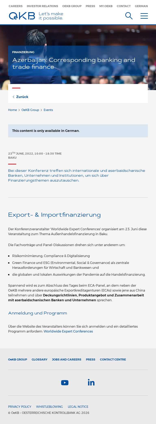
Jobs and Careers (66, 359)
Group (17, 359)
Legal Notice (78, 407)
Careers (16, 6)
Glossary (39, 359)
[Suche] (129, 15)
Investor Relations (42, 6)
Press (90, 6)
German (141, 6)
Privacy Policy (19, 407)
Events (48, 110)
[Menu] (144, 15)
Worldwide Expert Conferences (68, 331)
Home (12, 110)
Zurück (22, 97)
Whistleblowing (49, 407)
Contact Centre (113, 359)
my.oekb (106, 6)
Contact (124, 6)
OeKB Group (71, 6)
